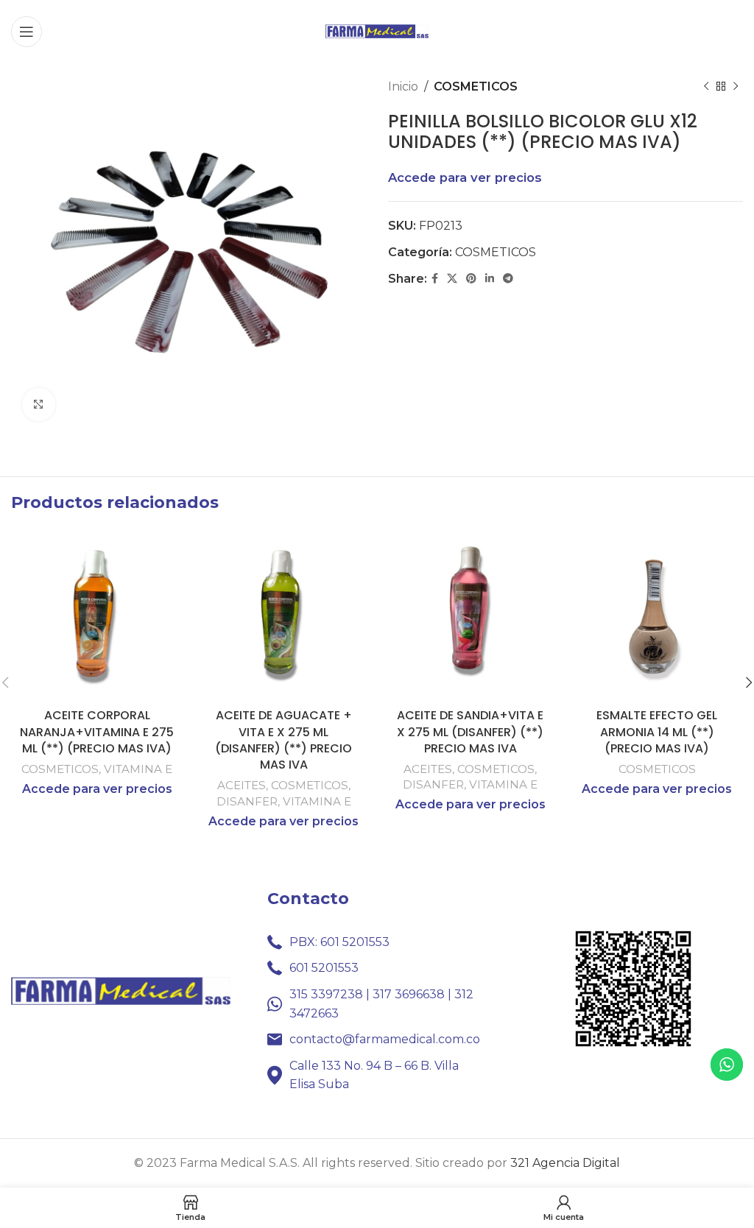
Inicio (403, 86)
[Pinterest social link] (471, 279)
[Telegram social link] (508, 279)
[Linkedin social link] (489, 279)
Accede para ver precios (465, 177)
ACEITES (241, 785)
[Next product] (735, 87)
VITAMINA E (138, 769)
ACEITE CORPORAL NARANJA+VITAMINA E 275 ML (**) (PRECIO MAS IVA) (97, 732)
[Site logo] (377, 31)
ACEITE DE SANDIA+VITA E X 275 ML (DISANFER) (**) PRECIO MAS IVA (470, 732)
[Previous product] (706, 87)
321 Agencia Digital (565, 1163)
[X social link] (452, 279)
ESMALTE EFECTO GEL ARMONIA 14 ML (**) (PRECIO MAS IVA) (656, 732)
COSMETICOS (476, 86)
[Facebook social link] (435, 279)
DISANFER (247, 801)
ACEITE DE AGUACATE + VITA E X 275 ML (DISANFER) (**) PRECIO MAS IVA (283, 740)
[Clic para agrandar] (38, 404)
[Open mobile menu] (26, 31)
